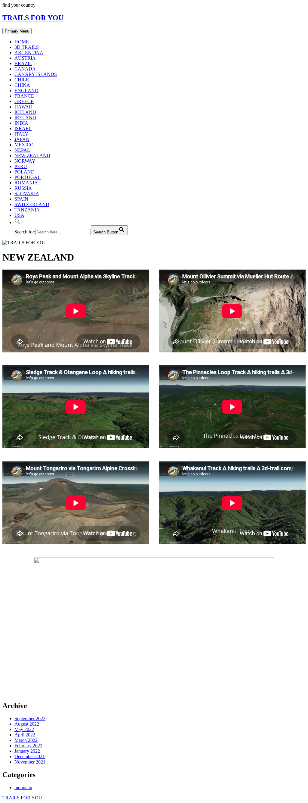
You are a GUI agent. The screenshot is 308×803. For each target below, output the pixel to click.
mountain (23, 787)
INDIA (21, 123)
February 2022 (28, 745)
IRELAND (25, 117)
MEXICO (24, 144)
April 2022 (24, 734)
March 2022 (26, 740)
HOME (21, 41)
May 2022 (24, 729)
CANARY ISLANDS (35, 74)
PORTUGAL (27, 177)
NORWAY (24, 161)
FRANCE (24, 95)
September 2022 (29, 718)
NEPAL (22, 150)
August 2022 (26, 723)
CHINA (22, 85)
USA (19, 215)
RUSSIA (23, 188)
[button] (17, 222)
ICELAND (25, 112)
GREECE (24, 101)
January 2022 (27, 751)
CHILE (21, 79)
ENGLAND (26, 90)
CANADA (25, 68)
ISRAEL (23, 128)
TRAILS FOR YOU (32, 18)
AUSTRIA (25, 58)
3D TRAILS (26, 47)
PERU (20, 166)
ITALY (21, 133)
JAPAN (21, 139)
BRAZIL (23, 63)
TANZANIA (27, 209)
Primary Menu (17, 31)
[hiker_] (154, 692)
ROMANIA (26, 182)
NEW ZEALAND (32, 155)
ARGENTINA (28, 52)
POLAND (24, 171)
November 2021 (29, 761)
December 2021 (29, 756)
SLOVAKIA (26, 193)
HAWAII (23, 106)
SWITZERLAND (31, 204)
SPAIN (21, 199)
